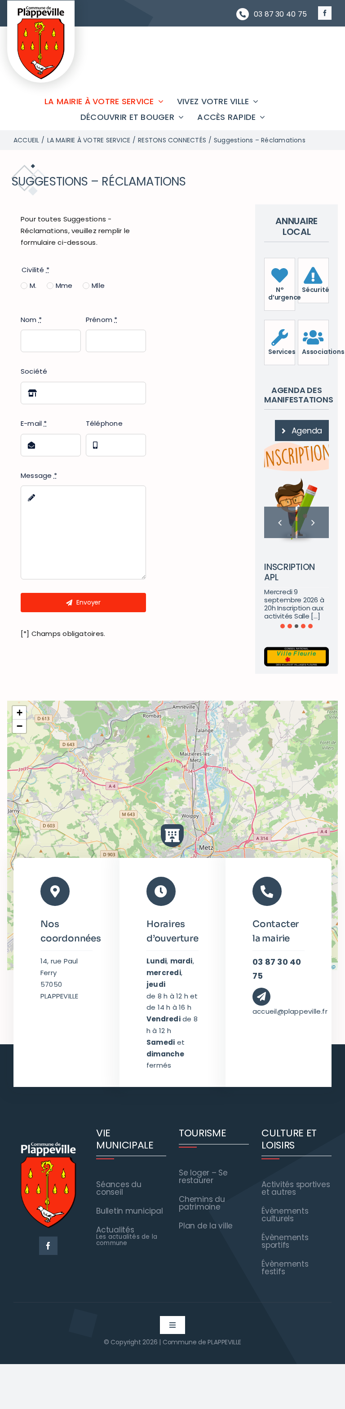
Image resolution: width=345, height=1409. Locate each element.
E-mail (34, 423)
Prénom (102, 319)
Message (39, 475)
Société (34, 371)
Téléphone (104, 423)
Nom (31, 319)
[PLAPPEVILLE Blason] (41, 8)
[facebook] (325, 13)
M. (33, 285)
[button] (282, 674)
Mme (64, 285)
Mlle (98, 285)
